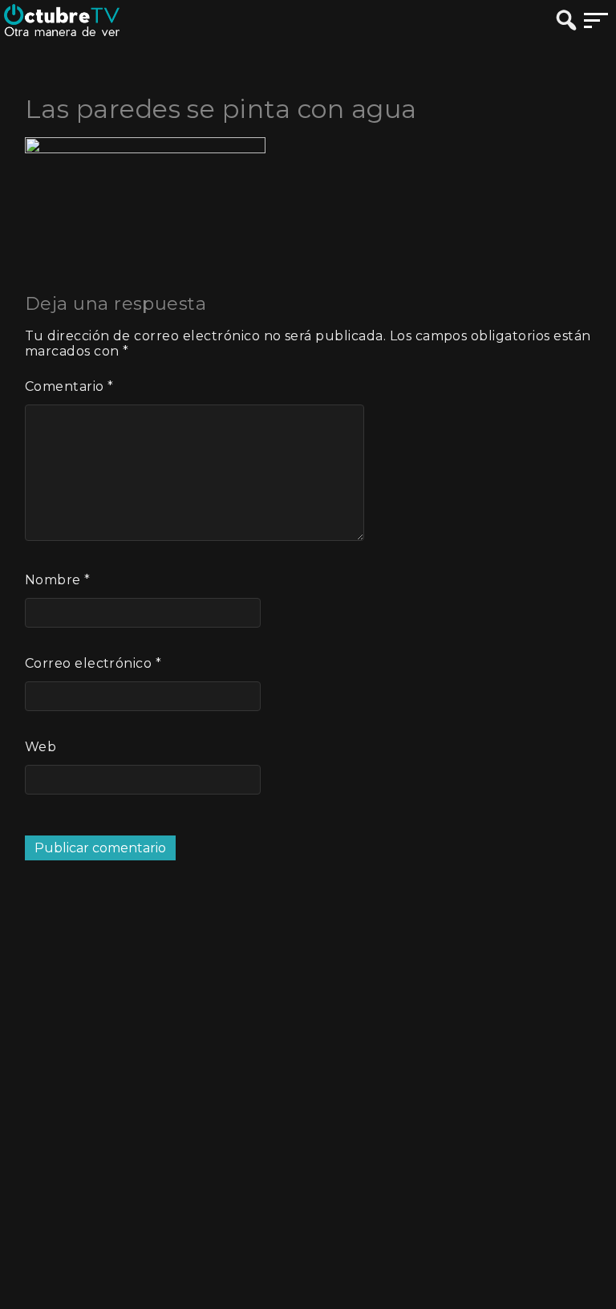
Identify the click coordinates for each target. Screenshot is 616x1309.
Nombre (58, 579)
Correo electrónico (93, 663)
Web (40, 746)
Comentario (69, 386)
